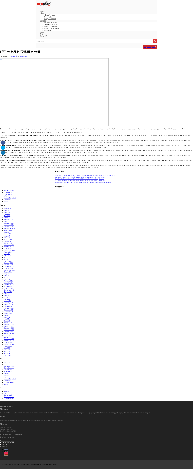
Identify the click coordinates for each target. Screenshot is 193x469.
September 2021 (9, 290)
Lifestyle (12, 56)
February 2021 (8, 303)
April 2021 (7, 299)
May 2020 (7, 319)
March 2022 (8, 279)
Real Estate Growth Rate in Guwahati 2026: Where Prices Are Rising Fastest (79, 179)
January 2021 (8, 304)
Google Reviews (50, 19)
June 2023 (7, 256)
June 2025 (7, 212)
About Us (4, 444)
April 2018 (7, 353)
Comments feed (9, 397)
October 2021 (8, 288)
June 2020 (7, 317)
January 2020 (8, 326)
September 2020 (9, 312)
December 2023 (9, 245)
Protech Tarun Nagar (51, 28)
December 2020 (9, 306)
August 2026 (8, 209)
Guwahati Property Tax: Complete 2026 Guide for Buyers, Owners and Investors (80, 177)
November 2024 (9, 225)
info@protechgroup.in (8, 437)
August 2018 (8, 346)
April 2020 (7, 321)
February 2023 (8, 263)
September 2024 (9, 228)
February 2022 (8, 281)
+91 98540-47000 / (8, 434)
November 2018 (9, 341)
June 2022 (7, 275)
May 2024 (7, 236)
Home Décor (8, 192)
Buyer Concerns (9, 190)
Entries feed (8, 395)
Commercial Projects (51, 25)
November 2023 (9, 247)
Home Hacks (23, 56)
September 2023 (9, 250)
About (42, 13)
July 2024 (7, 232)
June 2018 (7, 350)
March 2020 (8, 322)
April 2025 (7, 216)
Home (42, 11)
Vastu (6, 201)
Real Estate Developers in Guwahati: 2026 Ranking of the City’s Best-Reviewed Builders (83, 182)
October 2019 (8, 332)
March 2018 (7, 355)
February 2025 (8, 219)
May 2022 (7, 277)
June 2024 (7, 234)
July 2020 (7, 315)
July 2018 (7, 348)
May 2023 (7, 257)
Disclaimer (4, 446)
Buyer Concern (9, 366)
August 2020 (8, 313)
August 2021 (8, 292)
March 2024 (8, 239)
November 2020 (9, 308)
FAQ (41, 34)
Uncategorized (8, 382)
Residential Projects (51, 23)
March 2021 (7, 301)
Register (6, 391)
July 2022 (7, 274)
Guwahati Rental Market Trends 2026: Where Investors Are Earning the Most (80, 181)
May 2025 (7, 214)
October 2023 (8, 248)
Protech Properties (10, 198)
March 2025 (8, 218)
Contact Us (44, 36)
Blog (42, 32)
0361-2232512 (18, 434)
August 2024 (8, 230)
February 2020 (8, 324)
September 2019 (9, 333)
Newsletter (48, 17)
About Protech (49, 15)
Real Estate (7, 199)
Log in (6, 393)
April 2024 (7, 237)
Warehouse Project (51, 26)
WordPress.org (9, 399)
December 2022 (9, 266)
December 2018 (9, 339)
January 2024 (8, 243)
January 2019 (8, 337)
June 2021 (7, 295)
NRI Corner (48, 30)
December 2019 (9, 328)
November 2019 (9, 330)
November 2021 (9, 286)
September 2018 (9, 344)
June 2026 (7, 210)
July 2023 (7, 254)
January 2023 (8, 265)
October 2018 (8, 342)
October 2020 (8, 310)
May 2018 (7, 351)
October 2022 (8, 268)
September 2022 (9, 270)
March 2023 (8, 261)
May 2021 (7, 297)
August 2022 (8, 272)
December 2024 (9, 223)
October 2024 (8, 227)
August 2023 (8, 252)
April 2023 (7, 259)
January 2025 (8, 221)
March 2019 (7, 335)
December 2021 (9, 285)
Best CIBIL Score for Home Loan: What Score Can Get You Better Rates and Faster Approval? (85, 175)
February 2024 (8, 241)
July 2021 (7, 294)
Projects (43, 21)
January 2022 (8, 283)
